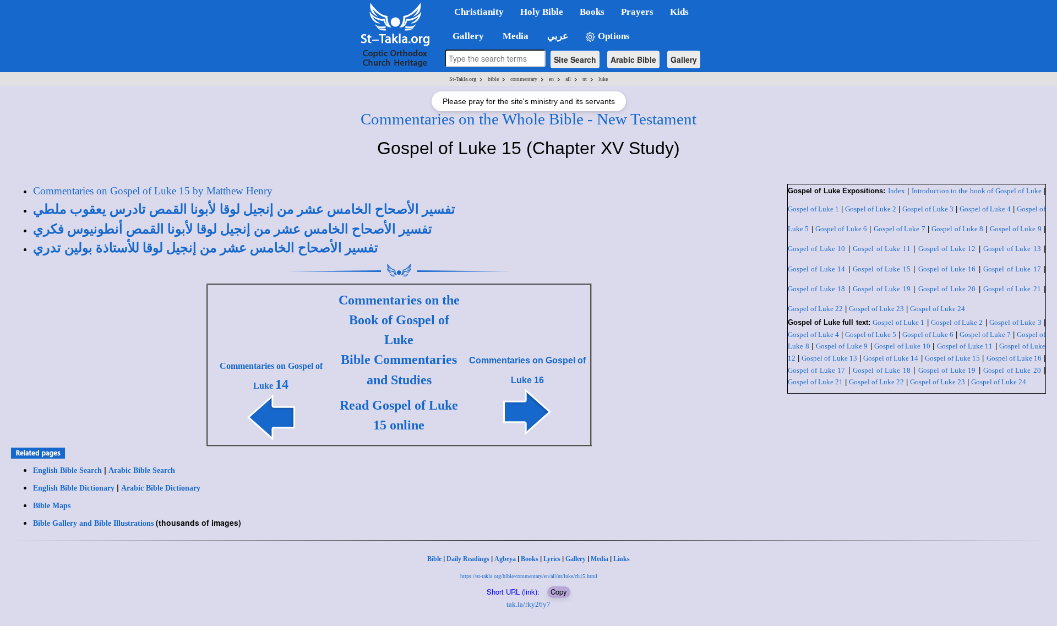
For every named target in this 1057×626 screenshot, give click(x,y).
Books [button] (592, 12)
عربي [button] (556, 36)
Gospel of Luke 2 (870, 209)
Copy (559, 591)
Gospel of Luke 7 (899, 229)
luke (603, 79)
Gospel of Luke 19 (881, 289)
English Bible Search (67, 470)
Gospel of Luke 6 (841, 229)
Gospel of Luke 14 (816, 269)
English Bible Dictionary (74, 488)
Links (621, 559)
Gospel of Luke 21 (1011, 289)
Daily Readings (467, 559)
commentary (523, 79)
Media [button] (514, 36)
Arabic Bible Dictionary (160, 488)
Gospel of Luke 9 (1016, 229)
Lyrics (551, 559)
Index (896, 191)
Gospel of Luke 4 (985, 209)
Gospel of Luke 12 (947, 248)
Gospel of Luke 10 (816, 248)
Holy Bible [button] (541, 12)
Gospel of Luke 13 (1011, 248)
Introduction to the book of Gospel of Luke (977, 191)
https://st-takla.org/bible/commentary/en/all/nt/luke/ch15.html (528, 576)
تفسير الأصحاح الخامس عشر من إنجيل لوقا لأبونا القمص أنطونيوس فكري (232, 229)
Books (529, 559)
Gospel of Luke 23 (876, 308)
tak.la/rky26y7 (528, 604)
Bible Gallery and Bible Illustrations (93, 523)
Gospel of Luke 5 (870, 334)
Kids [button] (679, 12)
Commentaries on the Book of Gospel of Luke (399, 320)
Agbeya (505, 559)
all (568, 79)
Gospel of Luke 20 (947, 289)
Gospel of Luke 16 (947, 269)
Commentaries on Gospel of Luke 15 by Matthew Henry (153, 191)
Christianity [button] (479, 12)
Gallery (684, 59)
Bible (434, 559)
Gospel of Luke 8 (957, 229)
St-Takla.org (462, 79)
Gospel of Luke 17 (1011, 269)
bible (493, 79)
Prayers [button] (637, 12)
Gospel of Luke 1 (813, 209)
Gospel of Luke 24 (937, 308)
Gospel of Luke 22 (815, 308)
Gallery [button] (465, 36)
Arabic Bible (633, 59)
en (551, 79)
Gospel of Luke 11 (881, 248)
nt (584, 79)
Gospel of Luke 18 (816, 289)
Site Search (575, 59)
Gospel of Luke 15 (881, 269)
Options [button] (613, 36)
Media (599, 559)
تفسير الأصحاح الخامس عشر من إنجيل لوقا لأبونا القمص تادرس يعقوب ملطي (244, 209)
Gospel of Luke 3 (928, 209)
